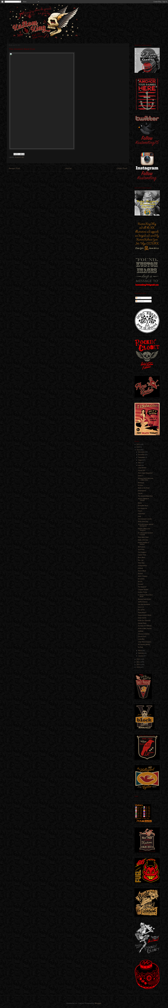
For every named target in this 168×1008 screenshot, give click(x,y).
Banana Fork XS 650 (144, 599)
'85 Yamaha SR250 (144, 644)
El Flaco (140, 485)
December (141, 452)
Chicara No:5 (142, 636)
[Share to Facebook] (21, 154)
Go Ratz (140, 647)
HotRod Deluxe (143, 602)
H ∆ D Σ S (141, 607)
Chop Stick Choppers (144, 642)
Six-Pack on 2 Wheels (145, 626)
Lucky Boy (141, 639)
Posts (139, 298)
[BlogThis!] (17, 154)
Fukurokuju (141, 513)
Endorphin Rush (143, 505)
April (139, 465)
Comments (140, 301)
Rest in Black (142, 571)
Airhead (140, 568)
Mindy (140, 503)
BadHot (140, 573)
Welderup (141, 483)
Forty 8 (140, 511)
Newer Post (14, 168)
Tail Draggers (142, 552)
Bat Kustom (141, 547)
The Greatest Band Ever (145, 496)
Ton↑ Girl (140, 560)
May (139, 462)
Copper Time (142, 555)
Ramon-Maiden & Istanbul (143, 543)
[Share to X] (19, 154)
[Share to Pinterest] (23, 154)
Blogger (98, 1003)
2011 (138, 662)
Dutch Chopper (142, 576)
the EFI (140, 581)
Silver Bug (141, 563)
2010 (138, 664)
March (140, 650)
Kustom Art (19, 157)
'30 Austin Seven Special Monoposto (145, 525)
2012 (138, 659)
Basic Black (141, 557)
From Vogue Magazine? (145, 473)
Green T (140, 475)
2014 (138, 447)
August (140, 460)
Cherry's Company (143, 634)
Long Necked (142, 467)
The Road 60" (142, 587)
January (141, 656)
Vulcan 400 (141, 470)
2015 (138, 444)
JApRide (140, 631)
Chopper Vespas (143, 589)
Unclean (140, 584)
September (141, 457)
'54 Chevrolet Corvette (145, 519)
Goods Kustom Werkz (144, 615)
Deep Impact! (142, 618)
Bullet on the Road (143, 488)
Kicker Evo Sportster (144, 620)
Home (68, 168)
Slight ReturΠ (142, 612)
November (141, 454)
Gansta (140, 493)
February (141, 653)
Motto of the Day (143, 521)
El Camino (141, 579)
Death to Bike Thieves (145, 628)
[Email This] (14, 154)
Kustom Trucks (142, 592)
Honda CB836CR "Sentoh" (143, 499)
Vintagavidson (142, 565)
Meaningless (142, 491)
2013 (138, 450)
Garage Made (142, 623)
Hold (139, 516)
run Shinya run (142, 508)
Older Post (122, 168)
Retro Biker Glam (143, 537)
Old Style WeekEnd (144, 604)
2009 (138, 667)
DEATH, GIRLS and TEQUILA (144, 529)
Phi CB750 (141, 610)
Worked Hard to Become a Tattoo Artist (145, 479)
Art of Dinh (141, 549)
